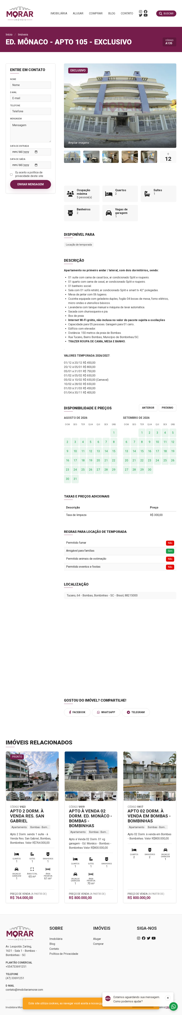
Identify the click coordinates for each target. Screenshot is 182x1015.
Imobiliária (58, 13)
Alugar (78, 13)
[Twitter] (140, 15)
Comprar (96, 13)
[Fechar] (168, 998)
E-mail (13, 92)
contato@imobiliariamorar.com (24, 989)
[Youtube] (145, 15)
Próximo (167, 407)
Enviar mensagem (30, 184)
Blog (111, 13)
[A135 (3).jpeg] (110, 157)
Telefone (15, 105)
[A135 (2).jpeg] (130, 157)
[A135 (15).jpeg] (91, 157)
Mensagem (16, 118)
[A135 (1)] (72, 157)
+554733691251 (16, 966)
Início (9, 34)
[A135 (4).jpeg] (149, 157)
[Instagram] (140, 12)
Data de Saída (17, 159)
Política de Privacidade (63, 953)
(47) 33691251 (15, 978)
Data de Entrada (19, 146)
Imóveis (23, 34)
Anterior (148, 407)
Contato (127, 13)
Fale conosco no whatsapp (173, 1006)
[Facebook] (145, 12)
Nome (13, 79)
